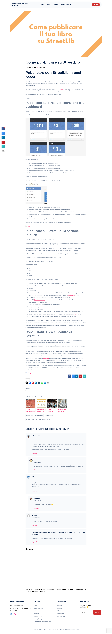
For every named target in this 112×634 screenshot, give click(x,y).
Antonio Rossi (36, 436)
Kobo (75, 314)
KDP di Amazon (59, 89)
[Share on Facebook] (69, 377)
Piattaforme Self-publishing (34, 415)
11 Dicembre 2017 (36, 438)
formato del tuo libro (39, 300)
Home (42, 4)
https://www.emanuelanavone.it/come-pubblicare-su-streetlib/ (53, 538)
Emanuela (42, 67)
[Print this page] (84, 377)
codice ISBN (71, 295)
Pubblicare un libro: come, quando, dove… (38, 419)
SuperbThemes (75, 630)
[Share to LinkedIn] (76, 377)
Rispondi (34, 453)
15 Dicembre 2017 (38, 462)
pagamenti (46, 358)
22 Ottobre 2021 (35, 534)
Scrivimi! (96, 4)
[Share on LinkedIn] (3, 139)
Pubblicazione (49, 415)
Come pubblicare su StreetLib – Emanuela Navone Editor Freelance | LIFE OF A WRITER (58, 532)
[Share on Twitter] (73, 377)
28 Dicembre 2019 (36, 517)
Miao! (97, 612)
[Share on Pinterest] (80, 377)
